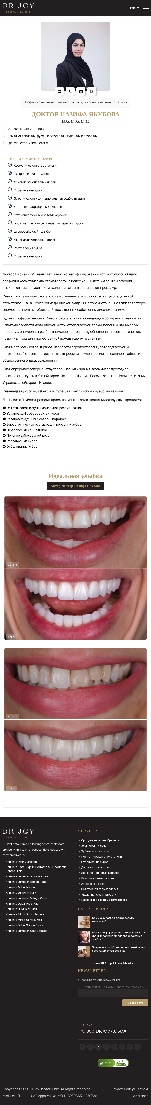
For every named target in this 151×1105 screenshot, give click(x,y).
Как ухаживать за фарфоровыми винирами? (113, 919)
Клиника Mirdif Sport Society (25, 914)
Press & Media (124, 963)
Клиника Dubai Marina (20, 887)
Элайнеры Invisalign (94, 845)
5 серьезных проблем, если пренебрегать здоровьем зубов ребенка (118, 949)
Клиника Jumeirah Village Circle (27, 898)
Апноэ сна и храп (93, 883)
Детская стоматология (97, 867)
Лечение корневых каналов (100, 872)
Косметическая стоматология (36, 165)
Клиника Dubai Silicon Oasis (24, 925)
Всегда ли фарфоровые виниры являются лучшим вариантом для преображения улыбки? (118, 936)
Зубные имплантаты (95, 851)
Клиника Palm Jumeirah (21, 861)
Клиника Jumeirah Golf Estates (26, 930)
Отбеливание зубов (28, 190)
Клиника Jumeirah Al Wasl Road (27, 876)
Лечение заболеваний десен (35, 182)
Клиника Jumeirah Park (21, 892)
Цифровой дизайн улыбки (32, 174)
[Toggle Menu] (146, 9)
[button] (135, 8)
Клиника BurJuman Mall (21, 908)
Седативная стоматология (99, 889)
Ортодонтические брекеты (100, 840)
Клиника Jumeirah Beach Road (26, 881)
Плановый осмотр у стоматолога (104, 899)
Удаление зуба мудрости (98, 894)
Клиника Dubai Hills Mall (22, 903)
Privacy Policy (122, 1089)
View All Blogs (103, 963)
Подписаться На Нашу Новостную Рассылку (113, 986)
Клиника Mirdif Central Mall (24, 919)
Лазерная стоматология (97, 878)
